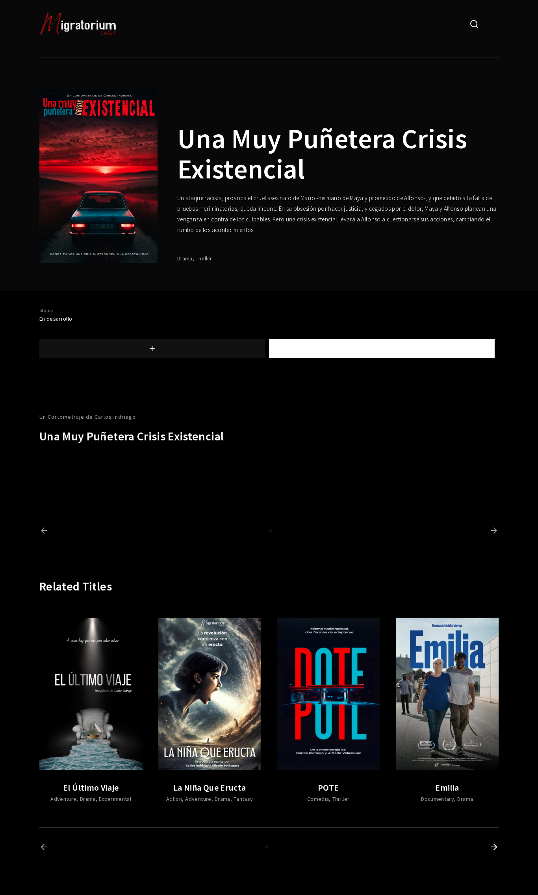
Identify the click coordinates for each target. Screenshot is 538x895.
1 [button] (270, 530)
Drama (185, 258)
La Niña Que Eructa (209, 787)
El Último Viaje (91, 787)
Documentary (437, 798)
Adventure (63, 798)
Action (174, 798)
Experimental (115, 798)
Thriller (203, 258)
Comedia (318, 798)
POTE (328, 787)
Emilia (447, 787)
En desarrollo (55, 318)
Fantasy (243, 798)
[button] (44, 530)
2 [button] (274, 846)
